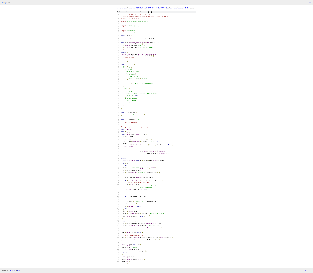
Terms (19, 270)
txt (306, 270)
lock (186, 8)
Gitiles (9, 270)
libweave (131, 8)
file (150, 12)
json (310, 270)
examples (173, 8)
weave (119, 8)
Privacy (14, 270)
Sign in (309, 2)
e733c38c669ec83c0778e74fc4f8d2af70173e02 (151, 8)
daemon (181, 8)
